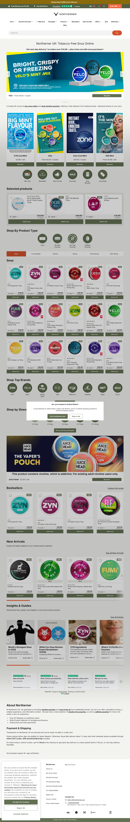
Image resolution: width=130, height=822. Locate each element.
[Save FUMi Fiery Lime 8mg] (100, 560)
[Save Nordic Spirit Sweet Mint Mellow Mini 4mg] (40, 560)
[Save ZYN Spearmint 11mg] (9, 267)
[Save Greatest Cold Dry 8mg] (10, 560)
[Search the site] (117, 32)
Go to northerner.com (57, 416)
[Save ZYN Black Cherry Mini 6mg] (29, 267)
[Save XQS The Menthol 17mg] (49, 197)
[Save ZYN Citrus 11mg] (69, 305)
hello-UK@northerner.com (76, 800)
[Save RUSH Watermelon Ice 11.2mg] (49, 342)
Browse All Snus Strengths (65, 430)
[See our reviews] (66, 6)
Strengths (51, 22)
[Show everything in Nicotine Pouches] (32, 22)
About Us (49, 769)
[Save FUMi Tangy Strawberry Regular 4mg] (49, 305)
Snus (12, 22)
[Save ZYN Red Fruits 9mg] (108, 267)
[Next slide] (122, 74)
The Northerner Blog (53, 782)
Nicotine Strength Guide (54, 786)
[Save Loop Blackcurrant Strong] (88, 197)
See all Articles (117, 617)
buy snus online (31, 106)
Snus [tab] (16, 254)
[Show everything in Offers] (101, 22)
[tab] (62, 102)
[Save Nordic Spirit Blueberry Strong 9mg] (88, 342)
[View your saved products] (104, 6)
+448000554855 (73, 803)
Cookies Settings (21, 814)
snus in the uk (65, 710)
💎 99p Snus (40, 22)
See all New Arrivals (115, 553)
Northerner (50, 764)
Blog (65, 25)
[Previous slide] (8, 74)
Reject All (21, 808)
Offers (97, 22)
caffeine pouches (102, 712)
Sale (106, 22)
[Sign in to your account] (99, 6)
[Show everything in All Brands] (119, 22)
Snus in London (51, 799)
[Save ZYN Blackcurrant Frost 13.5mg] (108, 342)
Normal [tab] (55, 254)
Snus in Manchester (52, 803)
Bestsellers (76, 22)
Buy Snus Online (51, 773)
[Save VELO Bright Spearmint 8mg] (108, 305)
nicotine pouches (48, 710)
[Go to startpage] (65, 14)
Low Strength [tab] (35, 254)
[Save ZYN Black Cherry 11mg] (49, 267)
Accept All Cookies (21, 802)
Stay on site (76, 416)
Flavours (63, 22)
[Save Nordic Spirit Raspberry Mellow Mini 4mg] (70, 560)
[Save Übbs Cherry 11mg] (88, 267)
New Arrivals (87, 22)
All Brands (114, 22)
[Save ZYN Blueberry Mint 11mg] (29, 342)
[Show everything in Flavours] (67, 22)
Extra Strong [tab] (94, 254)
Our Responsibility (52, 790)
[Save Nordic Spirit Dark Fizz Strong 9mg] (69, 267)
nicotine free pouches (77, 712)
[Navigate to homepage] (95, 763)
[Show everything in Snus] (14, 22)
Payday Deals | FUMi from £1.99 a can (64, 2)
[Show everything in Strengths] (56, 22)
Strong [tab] (75, 254)
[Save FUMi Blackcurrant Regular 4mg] (9, 305)
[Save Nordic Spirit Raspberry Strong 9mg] (29, 305)
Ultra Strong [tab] (114, 254)
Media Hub (49, 795)
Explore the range (116, 488)
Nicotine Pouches (25, 22)
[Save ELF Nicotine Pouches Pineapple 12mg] (100, 496)
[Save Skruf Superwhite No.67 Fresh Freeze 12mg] (11, 197)
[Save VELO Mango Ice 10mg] (9, 342)
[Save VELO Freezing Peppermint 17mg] (69, 342)
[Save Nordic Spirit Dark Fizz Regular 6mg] (88, 305)
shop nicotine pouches (50, 106)
